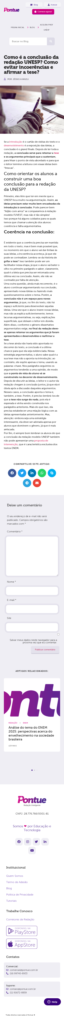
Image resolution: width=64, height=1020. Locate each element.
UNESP (46, 30)
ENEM (25, 723)
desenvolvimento (14, 145)
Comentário (15, 531)
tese (56, 153)
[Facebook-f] (19, 842)
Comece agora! (45, 11)
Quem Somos (14, 875)
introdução (15, 141)
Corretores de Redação (20, 919)
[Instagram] (27, 842)
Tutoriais (11, 900)
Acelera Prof (46, 25)
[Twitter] (36, 842)
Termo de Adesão (17, 882)
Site (9, 618)
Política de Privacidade (19, 894)
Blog (9, 888)
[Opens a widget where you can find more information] (52, 1002)
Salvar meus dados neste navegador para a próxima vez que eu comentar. (33, 641)
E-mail (11, 600)
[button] (12, 473)
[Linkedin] (45, 842)
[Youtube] (32, 850)
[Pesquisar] (51, 41)
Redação (13, 723)
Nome (11, 581)
